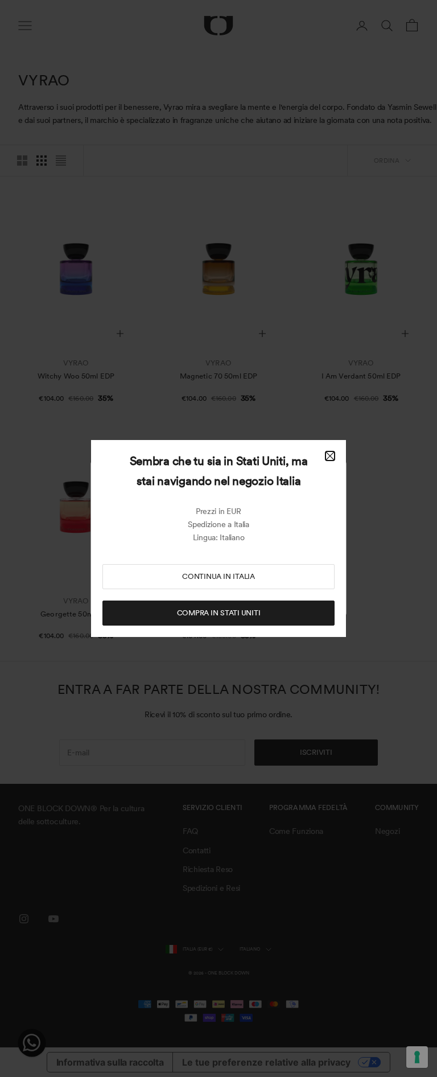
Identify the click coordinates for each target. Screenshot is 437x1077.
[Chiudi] (330, 456)
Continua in (218, 576)
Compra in (219, 613)
